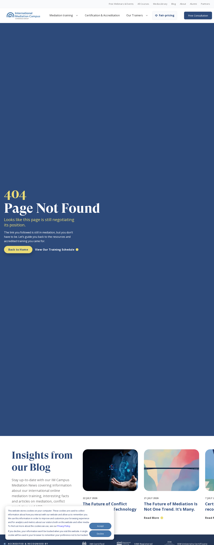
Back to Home (18, 249)
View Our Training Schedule (54, 249)
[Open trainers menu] (146, 16)
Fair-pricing (166, 15)
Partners (205, 4)
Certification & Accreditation (102, 15)
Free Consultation (198, 15)
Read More (151, 518)
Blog (173, 4)
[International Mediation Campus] (23, 16)
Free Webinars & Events (121, 4)
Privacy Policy (63, 526)
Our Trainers (134, 15)
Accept (100, 526)
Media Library (160, 4)
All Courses (143, 4)
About (183, 4)
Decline (100, 533)
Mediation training (61, 15)
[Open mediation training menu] (77, 16)
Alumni (193, 4)
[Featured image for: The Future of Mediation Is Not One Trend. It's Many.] (171, 494)
